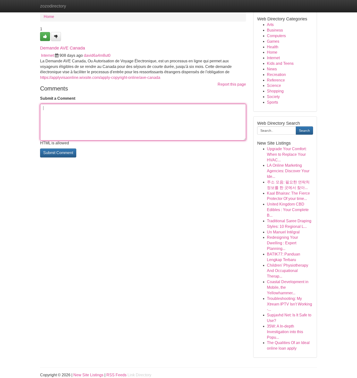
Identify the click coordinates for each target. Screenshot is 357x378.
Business (275, 30)
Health (272, 47)
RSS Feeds (116, 375)
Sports (272, 102)
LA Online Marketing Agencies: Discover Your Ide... (288, 171)
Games (273, 41)
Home (49, 17)
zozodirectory (53, 6)
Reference (276, 80)
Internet (47, 55)
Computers (276, 36)
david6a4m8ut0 (97, 55)
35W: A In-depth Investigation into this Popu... (285, 331)
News (272, 69)
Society (273, 97)
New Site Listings (88, 375)
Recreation (276, 75)
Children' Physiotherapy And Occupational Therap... (287, 271)
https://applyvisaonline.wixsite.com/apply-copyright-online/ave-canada (100, 77)
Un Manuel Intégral (283, 232)
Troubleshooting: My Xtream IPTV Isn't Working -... (289, 304)
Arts (270, 25)
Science (274, 85)
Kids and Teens (280, 63)
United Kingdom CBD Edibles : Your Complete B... (288, 209)
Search (304, 130)
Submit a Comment (57, 98)
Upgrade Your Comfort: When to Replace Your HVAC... (286, 154)
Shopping (275, 91)
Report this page (232, 84)
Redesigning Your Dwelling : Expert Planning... (282, 243)
